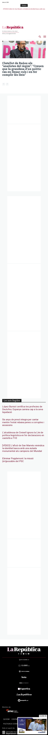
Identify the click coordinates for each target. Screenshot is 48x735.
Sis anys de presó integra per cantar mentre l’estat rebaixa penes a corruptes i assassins (23, 422)
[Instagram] (21, 653)
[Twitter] (26, 653)
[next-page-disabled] (7, 84)
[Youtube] (28, 653)
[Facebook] (18, 653)
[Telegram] (23, 653)
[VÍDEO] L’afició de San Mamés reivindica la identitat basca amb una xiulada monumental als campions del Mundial (23, 448)
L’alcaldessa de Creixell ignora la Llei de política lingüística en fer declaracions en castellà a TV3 (23, 435)
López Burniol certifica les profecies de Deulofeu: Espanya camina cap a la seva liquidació (22, 409)
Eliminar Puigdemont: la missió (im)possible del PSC (17, 460)
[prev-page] (3, 84)
